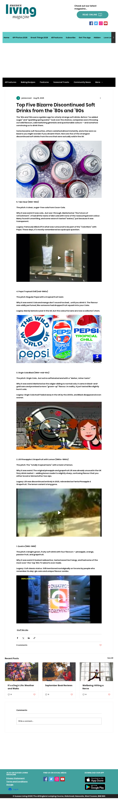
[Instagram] (101, 23)
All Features (10, 82)
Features (44, 82)
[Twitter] (96, 23)
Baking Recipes (28, 82)
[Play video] (59, 258)
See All (110, 658)
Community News (82, 82)
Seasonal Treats (61, 82)
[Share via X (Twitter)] (23, 638)
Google (9, 784)
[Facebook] (91, 23)
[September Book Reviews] (59, 671)
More (97, 82)
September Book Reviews (58, 685)
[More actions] (100, 98)
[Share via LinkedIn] (29, 638)
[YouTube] (106, 23)
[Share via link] (34, 638)
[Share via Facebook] (17, 638)
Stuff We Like (22, 630)
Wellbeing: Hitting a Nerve (93, 687)
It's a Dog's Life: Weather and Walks (21, 687)
